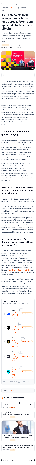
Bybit (14, 270)
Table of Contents (10, 75)
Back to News (9, 460)
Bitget (20, 270)
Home (3, 4)
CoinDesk (11, 390)
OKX (9, 270)
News (9, 4)
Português (16, 4)
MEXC (27, 270)
